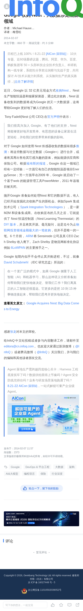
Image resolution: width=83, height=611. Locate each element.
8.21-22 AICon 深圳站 (22, 386)
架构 (72, 466)
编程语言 (29, 473)
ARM (29, 236)
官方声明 (53, 116)
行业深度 (57, 473)
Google (15, 466)
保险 (43, 473)
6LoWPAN (18, 247)
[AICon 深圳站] (56, 53)
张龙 (13, 331)
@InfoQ (42, 352)
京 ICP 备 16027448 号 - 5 (41, 582)
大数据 (59, 466)
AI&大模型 (12, 473)
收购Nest (62, 90)
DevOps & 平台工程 (37, 466)
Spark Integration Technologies (41, 207)
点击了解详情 (23, 81)
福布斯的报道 (36, 163)
